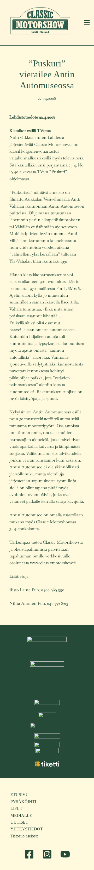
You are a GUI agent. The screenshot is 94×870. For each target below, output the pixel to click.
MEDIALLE (21, 815)
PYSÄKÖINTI (23, 801)
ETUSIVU (19, 794)
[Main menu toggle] (86, 22)
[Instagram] (47, 854)
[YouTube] (65, 854)
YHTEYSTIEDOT (26, 829)
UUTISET (19, 822)
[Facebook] (29, 854)
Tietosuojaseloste (24, 836)
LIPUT (16, 808)
